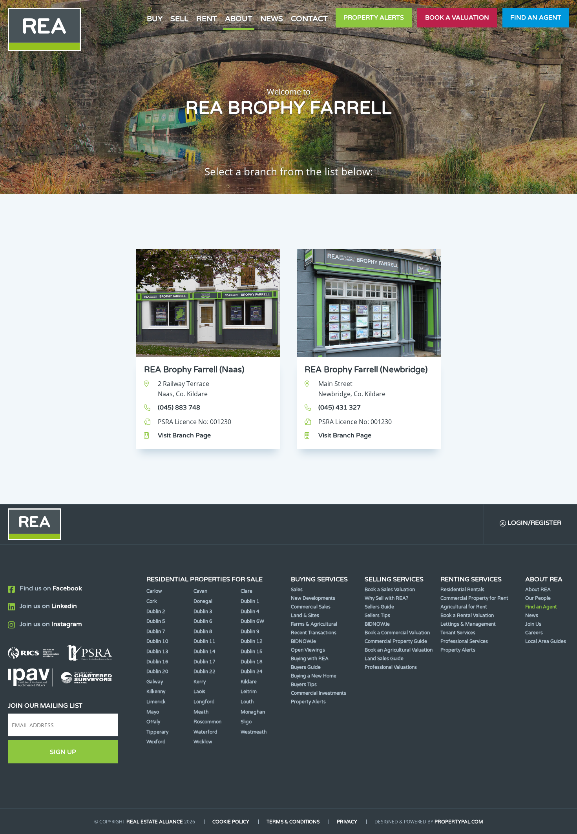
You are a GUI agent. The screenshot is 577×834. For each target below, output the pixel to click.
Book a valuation (457, 18)
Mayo (152, 712)
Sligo (246, 722)
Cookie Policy (230, 821)
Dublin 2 (155, 611)
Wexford (156, 742)
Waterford (205, 732)
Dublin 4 (250, 611)
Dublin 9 (250, 631)
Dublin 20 (157, 671)
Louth (247, 702)
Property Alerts (373, 18)
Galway (154, 682)
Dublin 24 (252, 671)
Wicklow (203, 742)
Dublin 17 (204, 662)
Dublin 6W (252, 621)
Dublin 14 (204, 651)
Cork (151, 601)
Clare (246, 591)
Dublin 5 (155, 621)
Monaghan (253, 712)
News (271, 18)
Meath (201, 712)
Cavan (200, 591)
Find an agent (535, 18)
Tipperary (157, 732)
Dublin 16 (157, 662)
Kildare (249, 682)
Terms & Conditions (293, 821)
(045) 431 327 (339, 408)
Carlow (154, 591)
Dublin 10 (157, 641)
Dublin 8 (203, 631)
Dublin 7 (155, 631)
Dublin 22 (204, 671)
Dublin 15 (252, 651)
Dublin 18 (252, 662)
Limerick (156, 702)
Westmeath (254, 732)
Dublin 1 (250, 601)
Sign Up (63, 752)
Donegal (203, 601)
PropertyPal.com (459, 822)
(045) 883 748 (179, 408)
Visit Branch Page (184, 435)
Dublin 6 (203, 621)
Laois (199, 691)
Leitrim (249, 691)
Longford (204, 702)
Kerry (200, 682)
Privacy (347, 821)
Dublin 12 (252, 641)
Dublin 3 (203, 611)
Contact (309, 18)
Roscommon (207, 722)
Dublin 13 (157, 651)
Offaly (153, 722)
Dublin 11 (204, 641)
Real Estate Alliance (154, 822)
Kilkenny (155, 691)
